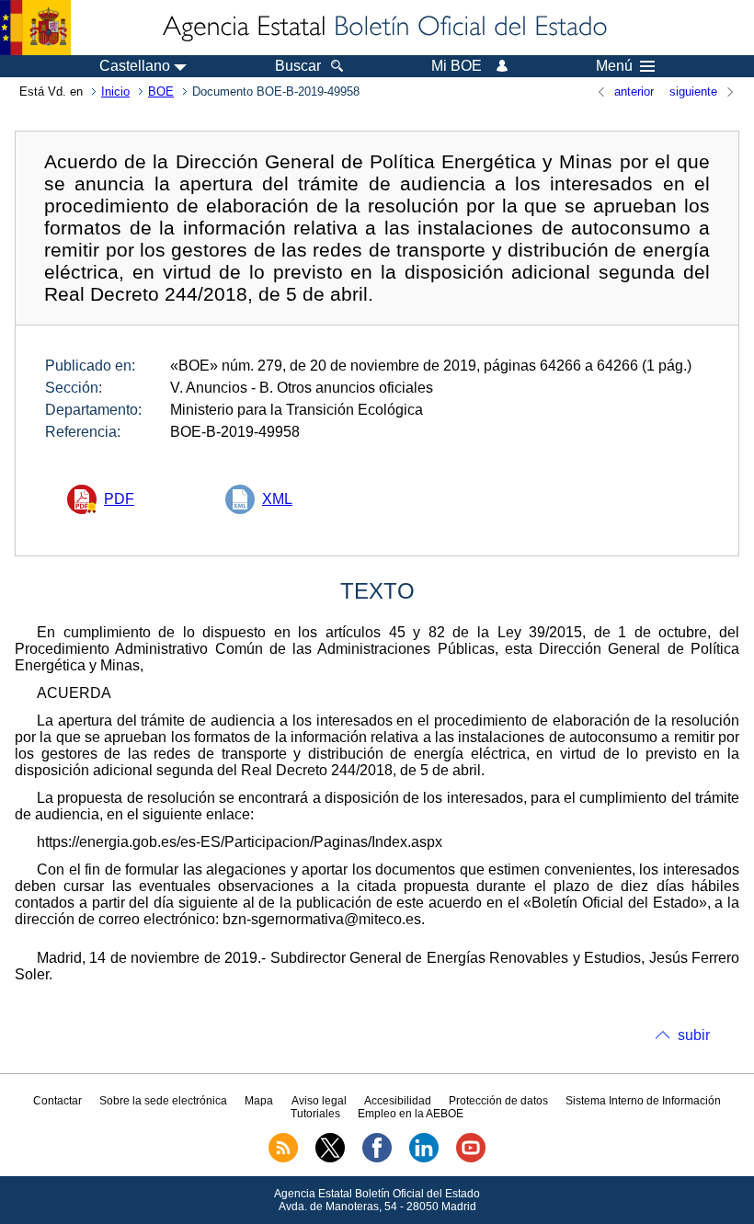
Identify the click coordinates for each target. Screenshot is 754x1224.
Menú (614, 66)
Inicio (115, 91)
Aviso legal (319, 1100)
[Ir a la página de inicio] (383, 27)
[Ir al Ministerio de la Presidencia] (35, 27)
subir (694, 1035)
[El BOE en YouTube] (471, 1158)
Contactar (57, 1100)
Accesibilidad (397, 1100)
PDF (119, 499)
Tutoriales (315, 1113)
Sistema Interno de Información (643, 1100)
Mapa (259, 1100)
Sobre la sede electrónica (163, 1100)
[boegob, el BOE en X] (330, 1158)
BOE (161, 91)
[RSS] (283, 1158)
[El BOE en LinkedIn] (424, 1158)
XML (277, 499)
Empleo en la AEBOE (410, 1113)
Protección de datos (498, 1100)
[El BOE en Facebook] (377, 1158)
